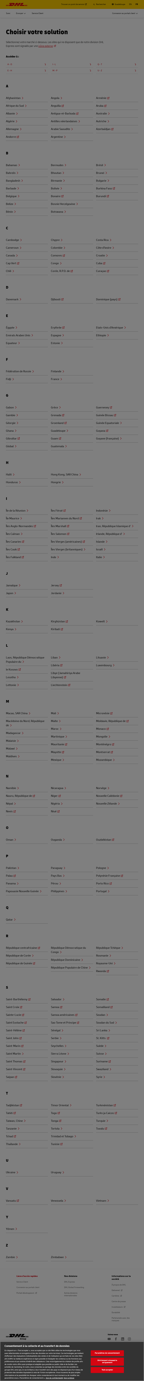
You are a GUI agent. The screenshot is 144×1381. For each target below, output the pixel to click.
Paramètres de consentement (107, 1353)
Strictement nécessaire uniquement (107, 1361)
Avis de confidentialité (54, 1378)
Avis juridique (69, 1378)
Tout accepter (107, 1370)
